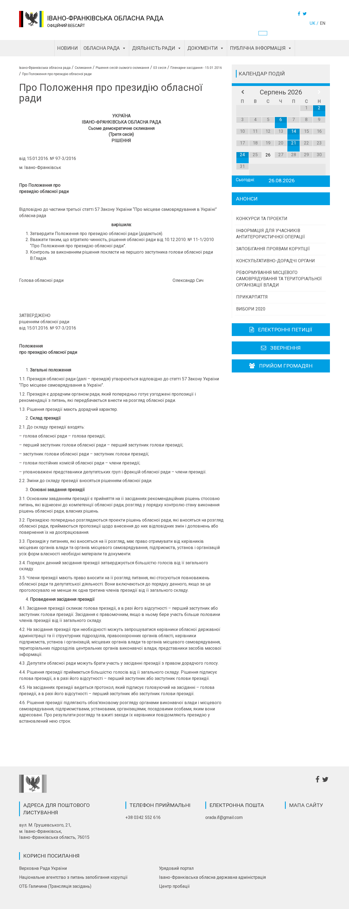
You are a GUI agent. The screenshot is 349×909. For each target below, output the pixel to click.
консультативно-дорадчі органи (275, 260)
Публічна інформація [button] (257, 48)
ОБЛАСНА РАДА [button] (101, 48)
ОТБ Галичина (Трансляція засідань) (55, 886)
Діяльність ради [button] (153, 48)
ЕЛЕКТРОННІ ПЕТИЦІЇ (285, 329)
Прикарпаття (252, 297)
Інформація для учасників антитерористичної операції (270, 233)
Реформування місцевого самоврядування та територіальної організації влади (279, 279)
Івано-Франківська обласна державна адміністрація (212, 877)
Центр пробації (174, 886)
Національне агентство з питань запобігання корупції (73, 877)
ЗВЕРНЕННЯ (285, 348)
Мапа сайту (306, 805)
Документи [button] (202, 48)
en (322, 23)
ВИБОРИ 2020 (250, 309)
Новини (67, 48)
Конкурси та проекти (261, 218)
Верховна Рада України (43, 868)
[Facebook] (300, 13)
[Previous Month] (242, 92)
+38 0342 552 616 (143, 817)
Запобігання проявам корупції (273, 248)
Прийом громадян (285, 366)
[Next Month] (319, 92)
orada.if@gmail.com (224, 817)
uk (312, 23)
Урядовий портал (176, 868)
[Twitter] (305, 13)
